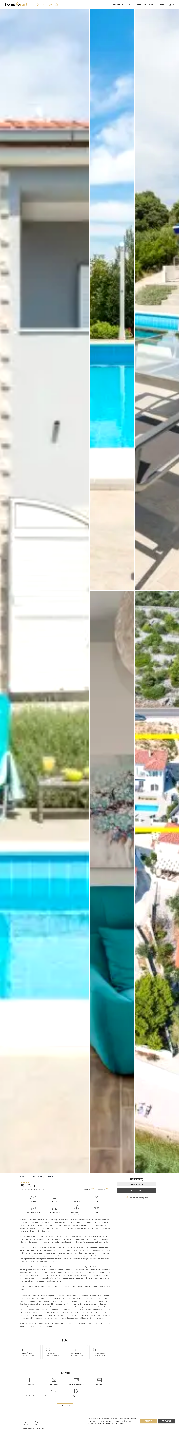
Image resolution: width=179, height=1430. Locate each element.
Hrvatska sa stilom (75, 1286)
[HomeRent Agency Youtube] (56, 5)
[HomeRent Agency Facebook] (38, 5)
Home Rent (58, 1286)
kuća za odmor (38, 1323)
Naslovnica (24, 1177)
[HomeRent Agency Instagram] (44, 5)
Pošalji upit (136, 1190)
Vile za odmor (36, 1177)
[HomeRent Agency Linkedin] (50, 5)
